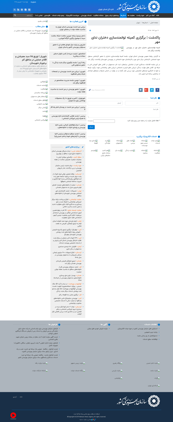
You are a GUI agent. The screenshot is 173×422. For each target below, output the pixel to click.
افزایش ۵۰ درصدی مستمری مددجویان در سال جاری (69, 247)
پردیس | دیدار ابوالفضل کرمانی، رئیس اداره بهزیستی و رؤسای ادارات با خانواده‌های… (70, 126)
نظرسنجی (47, 15)
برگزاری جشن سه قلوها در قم (70, 295)
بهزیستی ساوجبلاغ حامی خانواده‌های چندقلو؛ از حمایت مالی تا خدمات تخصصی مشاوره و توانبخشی (67, 300)
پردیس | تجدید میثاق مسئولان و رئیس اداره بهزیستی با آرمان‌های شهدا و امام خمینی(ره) (69, 135)
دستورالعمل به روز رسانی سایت (147, 336)
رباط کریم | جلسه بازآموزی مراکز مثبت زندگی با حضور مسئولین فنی (69, 64)
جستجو (14, 9)
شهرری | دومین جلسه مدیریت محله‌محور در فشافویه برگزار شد (69, 81)
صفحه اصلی (154, 22)
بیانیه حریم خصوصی (150, 332)
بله (25, 9)
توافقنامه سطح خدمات (150, 339)
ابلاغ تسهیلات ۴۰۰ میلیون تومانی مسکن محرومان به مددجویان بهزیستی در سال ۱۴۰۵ (67, 255)
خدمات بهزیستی (86, 15)
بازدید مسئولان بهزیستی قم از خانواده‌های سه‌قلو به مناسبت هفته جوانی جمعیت (68, 269)
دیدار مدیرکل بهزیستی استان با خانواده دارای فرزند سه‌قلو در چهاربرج (66, 152)
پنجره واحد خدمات (58, 15)
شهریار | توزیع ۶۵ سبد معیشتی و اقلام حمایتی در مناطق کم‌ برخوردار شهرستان (31, 60)
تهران (138, 22)
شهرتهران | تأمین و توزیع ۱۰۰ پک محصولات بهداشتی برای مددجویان (70, 99)
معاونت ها (131, 15)
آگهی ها (104, 324)
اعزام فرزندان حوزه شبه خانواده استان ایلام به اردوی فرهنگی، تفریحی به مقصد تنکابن (67, 223)
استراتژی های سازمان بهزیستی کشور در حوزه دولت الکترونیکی (137, 328)
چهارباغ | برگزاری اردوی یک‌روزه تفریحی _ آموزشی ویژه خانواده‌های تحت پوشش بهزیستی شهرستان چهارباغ (66, 232)
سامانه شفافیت (98, 15)
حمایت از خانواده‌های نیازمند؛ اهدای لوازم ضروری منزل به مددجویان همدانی (66, 186)
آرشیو (15, 397)
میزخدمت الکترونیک (72, 15)
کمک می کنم (150, 15)
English (33, 2)
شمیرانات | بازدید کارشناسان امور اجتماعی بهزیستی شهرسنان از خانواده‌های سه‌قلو (68, 193)
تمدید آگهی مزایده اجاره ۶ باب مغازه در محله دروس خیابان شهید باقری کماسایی (37, 338)
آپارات (21, 9)
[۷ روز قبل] (30, 41)
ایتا (29, 9)
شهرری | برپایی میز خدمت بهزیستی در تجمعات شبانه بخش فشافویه (68, 73)
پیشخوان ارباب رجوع (112, 15)
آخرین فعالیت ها (76, 21)
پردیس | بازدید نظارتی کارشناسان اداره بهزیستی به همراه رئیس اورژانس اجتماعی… (68, 117)
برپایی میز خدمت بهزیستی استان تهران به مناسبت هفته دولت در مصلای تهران (70, 28)
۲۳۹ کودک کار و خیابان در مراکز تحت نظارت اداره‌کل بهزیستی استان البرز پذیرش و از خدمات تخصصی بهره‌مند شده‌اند (67, 240)
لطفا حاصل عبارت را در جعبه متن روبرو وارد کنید (143, 121)
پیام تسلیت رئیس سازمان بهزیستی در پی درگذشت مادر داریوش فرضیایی (68, 168)
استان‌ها (123, 15)
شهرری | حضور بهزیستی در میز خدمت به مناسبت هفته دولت (68, 90)
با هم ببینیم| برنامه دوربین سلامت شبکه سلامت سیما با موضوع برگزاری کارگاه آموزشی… (68, 37)
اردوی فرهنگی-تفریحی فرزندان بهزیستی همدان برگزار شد (68, 262)
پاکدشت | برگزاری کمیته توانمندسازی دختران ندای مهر (125, 40)
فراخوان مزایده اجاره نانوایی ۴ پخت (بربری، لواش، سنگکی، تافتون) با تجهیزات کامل (36, 344)
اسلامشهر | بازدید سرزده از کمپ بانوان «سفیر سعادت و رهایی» (69, 55)
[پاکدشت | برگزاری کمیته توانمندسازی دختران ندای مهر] (105, 49)
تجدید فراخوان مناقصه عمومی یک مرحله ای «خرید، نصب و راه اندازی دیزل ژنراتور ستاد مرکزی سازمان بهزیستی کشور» (37, 350)
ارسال (91, 127)
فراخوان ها (53, 324)
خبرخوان (18, 9)
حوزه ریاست (140, 15)
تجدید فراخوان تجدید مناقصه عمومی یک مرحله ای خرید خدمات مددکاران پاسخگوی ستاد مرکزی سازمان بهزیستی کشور (38, 356)
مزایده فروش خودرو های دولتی (97, 328)
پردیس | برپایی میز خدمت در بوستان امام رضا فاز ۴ (68, 108)
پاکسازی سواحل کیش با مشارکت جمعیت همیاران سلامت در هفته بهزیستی (67, 159)
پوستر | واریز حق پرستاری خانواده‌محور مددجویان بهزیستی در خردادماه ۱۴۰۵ (67, 278)
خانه (157, 15)
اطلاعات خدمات (150, 324)
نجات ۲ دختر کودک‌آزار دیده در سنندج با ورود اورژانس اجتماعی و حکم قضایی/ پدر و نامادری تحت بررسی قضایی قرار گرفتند (66, 311)
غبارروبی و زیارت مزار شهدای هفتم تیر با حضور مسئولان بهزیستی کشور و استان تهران (69, 46)
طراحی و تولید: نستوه (85, 420)
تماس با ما (38, 15)
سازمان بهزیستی (136, 6)
